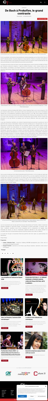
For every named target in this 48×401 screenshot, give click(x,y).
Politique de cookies (31, 398)
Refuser (32, 396)
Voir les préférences (42, 396)
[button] (45, 386)
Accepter (22, 396)
